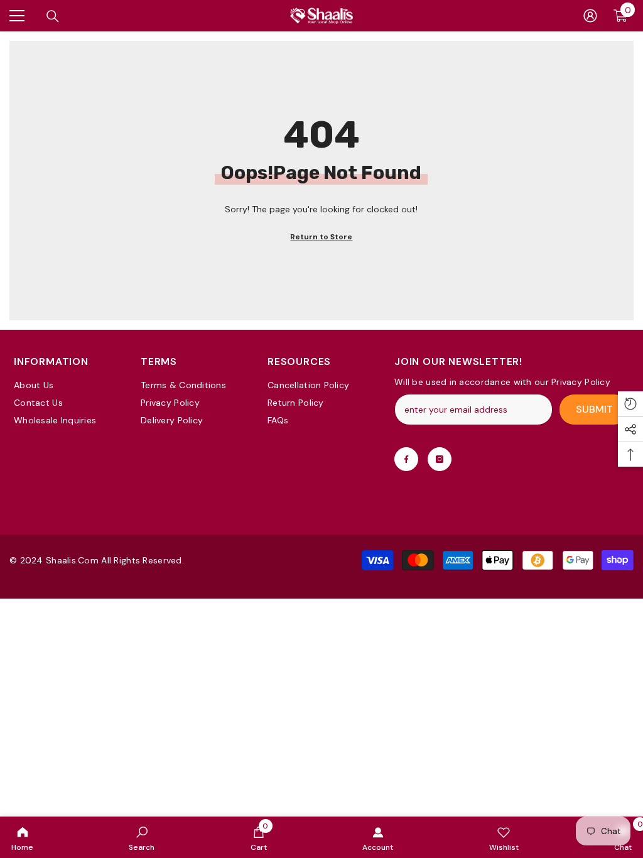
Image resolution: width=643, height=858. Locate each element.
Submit (594, 409)
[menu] (16, 15)
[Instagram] (439, 459)
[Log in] (590, 16)
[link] (141, 837)
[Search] (52, 16)
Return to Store (321, 237)
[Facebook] (406, 459)
